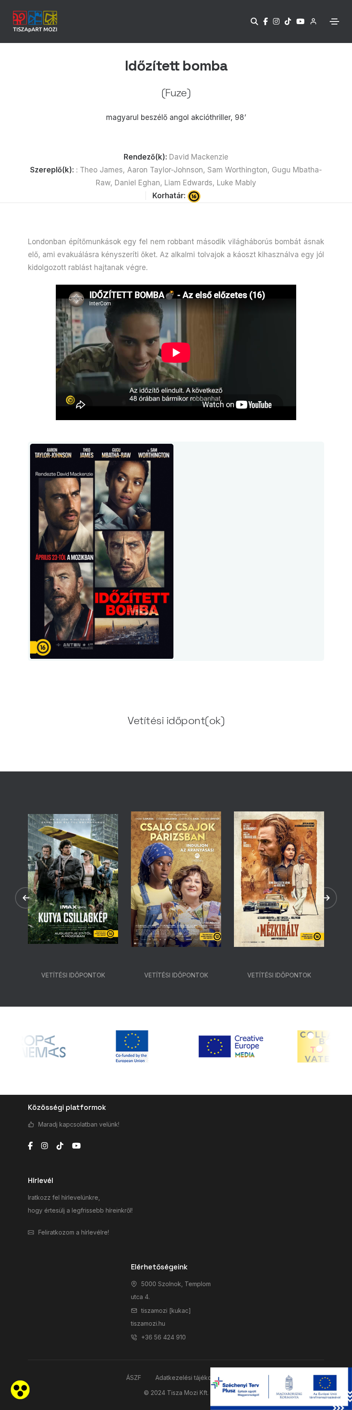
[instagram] (44, 1146)
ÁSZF (133, 1377)
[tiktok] (60, 1146)
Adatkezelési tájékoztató (190, 1377)
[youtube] (76, 1146)
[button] (25, 898)
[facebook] (30, 1146)
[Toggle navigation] (334, 21)
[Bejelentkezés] (310, 21)
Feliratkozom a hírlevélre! (73, 1232)
